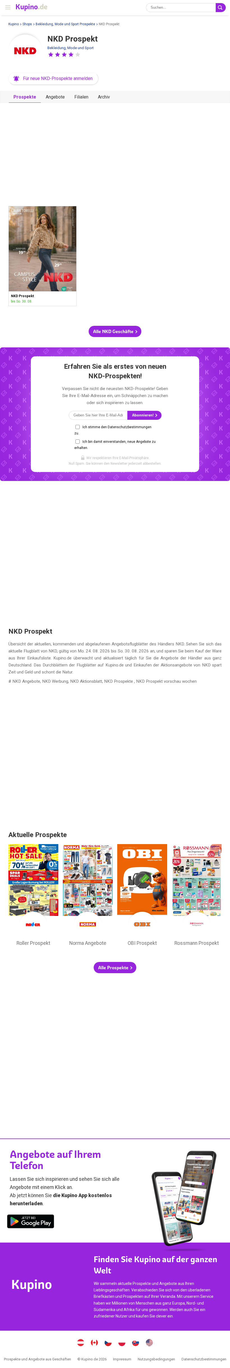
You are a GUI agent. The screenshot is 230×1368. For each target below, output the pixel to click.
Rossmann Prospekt (197, 896)
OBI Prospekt (142, 896)
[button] (50, 54)
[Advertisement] (115, 152)
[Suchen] (221, 7)
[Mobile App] (30, 1222)
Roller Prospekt (33, 896)
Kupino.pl (122, 1343)
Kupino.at (81, 1343)
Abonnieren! (143, 415)
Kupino (13, 24)
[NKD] (25, 51)
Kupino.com (149, 1343)
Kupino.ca (94, 1343)
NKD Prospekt (42, 256)
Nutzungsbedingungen (156, 1359)
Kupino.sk (136, 1343)
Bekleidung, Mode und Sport (70, 48)
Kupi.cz (108, 1343)
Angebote (55, 97)
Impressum (122, 1359)
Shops (27, 24)
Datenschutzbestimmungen (203, 1359)
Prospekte (24, 97)
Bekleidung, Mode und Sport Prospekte (65, 24)
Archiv (104, 97)
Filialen (81, 97)
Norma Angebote (88, 896)
